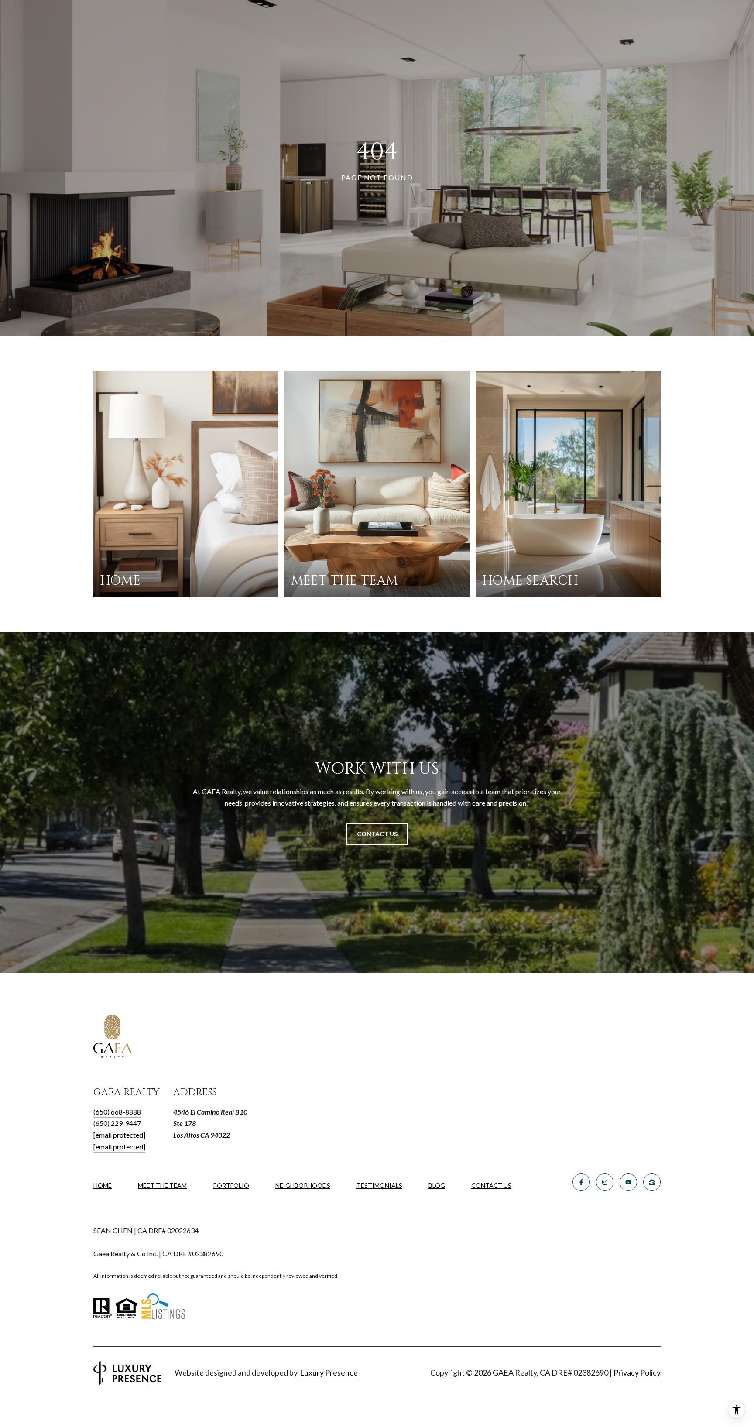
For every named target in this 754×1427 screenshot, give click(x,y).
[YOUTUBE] (628, 1182)
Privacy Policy (637, 1372)
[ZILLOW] (652, 1182)
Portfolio (231, 1185)
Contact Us (491, 1185)
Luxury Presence (329, 1372)
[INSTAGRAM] (604, 1182)
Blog (436, 1185)
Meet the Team (162, 1185)
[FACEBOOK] (581, 1182)
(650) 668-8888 (117, 1112)
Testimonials (379, 1185)
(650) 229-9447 (117, 1123)
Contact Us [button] (377, 833)
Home (102, 1185)
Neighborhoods (302, 1185)
